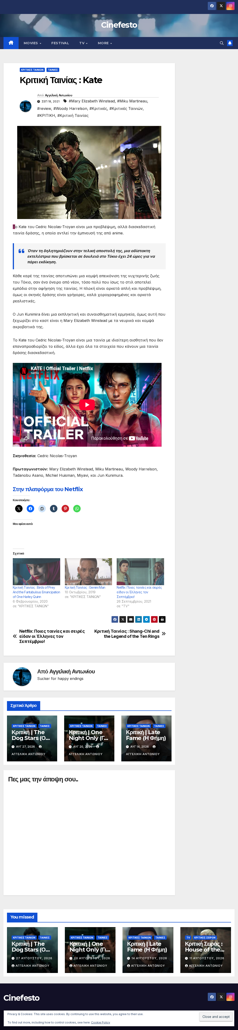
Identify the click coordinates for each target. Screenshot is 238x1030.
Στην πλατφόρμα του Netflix (48, 489)
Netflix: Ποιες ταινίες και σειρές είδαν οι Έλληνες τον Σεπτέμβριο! (139, 592)
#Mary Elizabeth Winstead (92, 101)
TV (82, 43)
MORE (104, 43)
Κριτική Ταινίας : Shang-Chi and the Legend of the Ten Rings (126, 634)
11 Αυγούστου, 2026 (206, 958)
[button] (222, 43)
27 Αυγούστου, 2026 (34, 958)
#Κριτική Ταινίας (73, 115)
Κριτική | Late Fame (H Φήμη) (146, 735)
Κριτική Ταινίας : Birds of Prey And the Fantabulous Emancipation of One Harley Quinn (36, 592)
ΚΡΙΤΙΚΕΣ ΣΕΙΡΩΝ (204, 937)
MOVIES (31, 43)
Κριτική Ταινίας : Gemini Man (85, 587)
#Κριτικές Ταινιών (126, 108)
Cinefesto (119, 25)
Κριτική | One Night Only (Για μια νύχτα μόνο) (89, 738)
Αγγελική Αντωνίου (58, 95)
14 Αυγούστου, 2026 (149, 958)
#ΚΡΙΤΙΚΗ (46, 115)
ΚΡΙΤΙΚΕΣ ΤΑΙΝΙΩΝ (32, 69)
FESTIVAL (60, 43)
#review (44, 108)
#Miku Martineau (132, 101)
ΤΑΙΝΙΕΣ (53, 69)
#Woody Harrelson (70, 108)
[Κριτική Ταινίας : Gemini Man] (88, 571)
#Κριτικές (98, 108)
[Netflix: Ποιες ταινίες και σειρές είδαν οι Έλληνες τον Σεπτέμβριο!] (140, 571)
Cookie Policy (100, 1022)
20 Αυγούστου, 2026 (92, 958)
